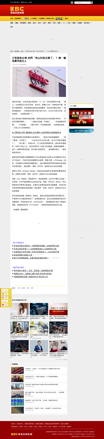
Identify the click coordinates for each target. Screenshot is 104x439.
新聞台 (21, 426)
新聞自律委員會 (29, 423)
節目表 (13, 423)
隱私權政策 (92, 431)
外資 (28, 288)
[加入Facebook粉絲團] (5, 302)
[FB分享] (5, 291)
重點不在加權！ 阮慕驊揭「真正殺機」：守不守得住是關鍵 (39, 354)
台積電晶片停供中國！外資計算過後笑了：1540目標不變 (36, 252)
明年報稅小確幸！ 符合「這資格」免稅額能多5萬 (33, 270)
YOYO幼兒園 (61, 426)
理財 (59, 23)
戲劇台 (31, 426)
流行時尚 (86, 23)
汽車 (54, 23)
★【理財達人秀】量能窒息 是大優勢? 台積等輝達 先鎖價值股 (35, 132)
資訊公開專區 (65, 423)
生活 (69, 23)
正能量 (80, 23)
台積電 (23, 288)
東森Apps (24, 2)
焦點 (16, 23)
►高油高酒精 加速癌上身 (22, 255)
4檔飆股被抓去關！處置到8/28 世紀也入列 (31, 277)
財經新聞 (17, 18)
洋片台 (45, 426)
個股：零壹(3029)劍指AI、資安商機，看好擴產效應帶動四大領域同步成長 (58, 317)
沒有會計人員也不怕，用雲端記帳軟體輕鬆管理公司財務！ (19, 335)
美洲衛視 (54, 426)
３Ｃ (64, 23)
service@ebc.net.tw (90, 434)
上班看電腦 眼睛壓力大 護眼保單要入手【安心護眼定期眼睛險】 (19, 317)
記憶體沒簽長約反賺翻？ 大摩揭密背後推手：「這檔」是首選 (39, 317)
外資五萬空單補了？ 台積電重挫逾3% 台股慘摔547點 (35, 249)
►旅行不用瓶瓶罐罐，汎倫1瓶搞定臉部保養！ (30, 258)
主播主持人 (20, 423)
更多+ (66, 18)
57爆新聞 (42, 18)
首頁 (11, 18)
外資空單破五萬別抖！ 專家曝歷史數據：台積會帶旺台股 (36, 246)
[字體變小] (5, 298)
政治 (34, 23)
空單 (32, 288)
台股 (44, 23)
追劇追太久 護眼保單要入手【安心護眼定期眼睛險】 (58, 354)
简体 (30, 2)
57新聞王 (34, 18)
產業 (29, 23)
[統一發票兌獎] (81, 132)
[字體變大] (5, 294)
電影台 (40, 426)
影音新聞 (23, 23)
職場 (74, 23)
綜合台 (26, 426)
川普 (18, 288)
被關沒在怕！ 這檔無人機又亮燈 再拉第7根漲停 (33, 274)
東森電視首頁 (14, 426)
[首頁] (17, 10)
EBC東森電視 (15, 2)
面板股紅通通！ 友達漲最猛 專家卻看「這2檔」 (19, 354)
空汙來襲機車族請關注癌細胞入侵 (39, 335)
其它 (11, 27)
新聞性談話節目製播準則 (52, 423)
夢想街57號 (50, 18)
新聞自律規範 (39, 423)
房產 (49, 23)
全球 (39, 23)
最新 (11, 23)
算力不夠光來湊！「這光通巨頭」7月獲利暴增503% (58, 335)
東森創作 (69, 426)
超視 (50, 426)
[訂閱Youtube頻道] (5, 305)
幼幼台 (36, 426)
